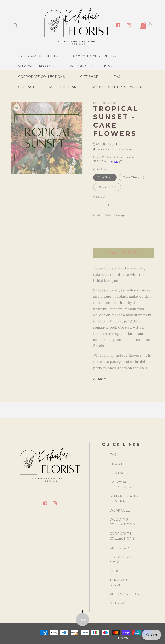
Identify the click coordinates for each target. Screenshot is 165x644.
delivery (98, 149)
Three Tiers (107, 187)
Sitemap (118, 603)
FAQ (113, 454)
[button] (15, 25)
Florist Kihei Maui (123, 559)
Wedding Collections (122, 521)
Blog (115, 571)
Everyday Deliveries (120, 484)
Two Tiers (131, 177)
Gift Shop (119, 548)
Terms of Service (119, 582)
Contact (118, 473)
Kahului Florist (140, 638)
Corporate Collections (122, 535)
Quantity (99, 196)
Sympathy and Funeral (124, 498)
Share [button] (102, 379)
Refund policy (125, 594)
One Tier (105, 177)
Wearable (120, 510)
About (116, 464)
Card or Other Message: (109, 215)
